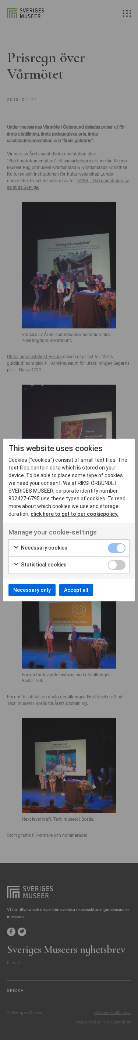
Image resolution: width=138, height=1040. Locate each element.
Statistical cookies (43, 565)
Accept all (76, 590)
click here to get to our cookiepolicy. (74, 514)
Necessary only (32, 590)
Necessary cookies (43, 548)
